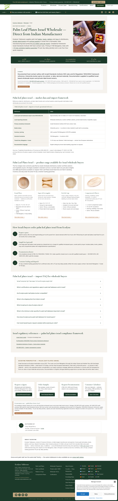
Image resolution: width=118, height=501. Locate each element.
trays (57, 39)
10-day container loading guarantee (25, 48)
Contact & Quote (70, 488)
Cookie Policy (92, 498)
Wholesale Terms (54, 471)
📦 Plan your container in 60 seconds (12, 12)
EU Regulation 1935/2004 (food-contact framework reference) (32, 340)
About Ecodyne (69, 466)
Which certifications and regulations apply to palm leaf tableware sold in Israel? (41, 287)
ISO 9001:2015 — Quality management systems (28, 347)
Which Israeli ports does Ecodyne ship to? (30, 305)
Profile (42, 428)
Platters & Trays (40, 471)
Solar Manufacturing (71, 482)
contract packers (34, 41)
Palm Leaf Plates (40, 466)
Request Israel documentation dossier (23, 413)
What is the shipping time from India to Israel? (31, 299)
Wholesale (53, 5)
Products (43, 5)
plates (40, 39)
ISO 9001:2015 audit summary (37, 81)
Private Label (62, 5)
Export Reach (69, 485)
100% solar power (84, 445)
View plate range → (19, 217)
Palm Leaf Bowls (40, 469)
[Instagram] (106, 12)
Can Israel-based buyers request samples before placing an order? (37, 323)
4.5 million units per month (41, 43)
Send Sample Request (47, 394)
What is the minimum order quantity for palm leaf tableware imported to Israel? (41, 311)
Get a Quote (100, 5)
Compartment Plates (41, 474)
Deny (96, 494)
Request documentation (24, 86)
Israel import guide (21, 337)
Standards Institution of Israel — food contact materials (30, 344)
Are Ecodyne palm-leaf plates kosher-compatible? (32, 293)
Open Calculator (94, 394)
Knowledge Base (70, 477)
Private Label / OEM (55, 469)
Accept (83, 494)
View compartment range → (92, 217)
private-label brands (19, 41)
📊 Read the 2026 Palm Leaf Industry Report (40, 12)
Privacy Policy (99, 498)
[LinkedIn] (102, 12)
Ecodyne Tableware (18, 23)
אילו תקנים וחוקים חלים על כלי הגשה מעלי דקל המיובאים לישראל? (34, 281)
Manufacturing (73, 5)
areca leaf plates (78, 457)
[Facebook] (113, 12)
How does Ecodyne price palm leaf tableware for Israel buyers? (36, 317)
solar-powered (23, 470)
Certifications (84, 5)
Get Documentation (70, 394)
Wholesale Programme (56, 466)
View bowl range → (66, 217)
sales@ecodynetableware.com (23, 479)
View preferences (109, 494)
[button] (115, 482)
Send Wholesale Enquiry (24, 394)
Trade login (110, 5)
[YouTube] (109, 12)
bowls (45, 39)
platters (49, 39)
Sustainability (69, 474)
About (91, 5)
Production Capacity (71, 479)
